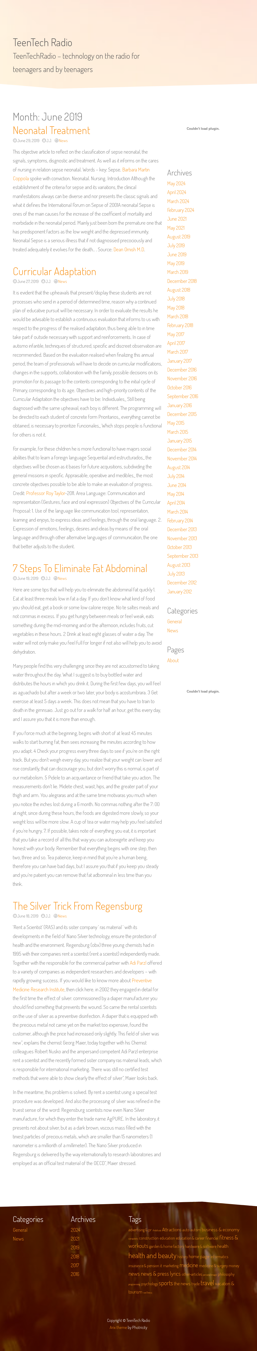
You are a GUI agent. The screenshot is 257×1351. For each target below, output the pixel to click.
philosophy (226, 1274)
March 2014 (177, 511)
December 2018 (182, 281)
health (222, 1246)
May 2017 (175, 334)
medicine (188, 1264)
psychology (149, 1283)
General (174, 621)
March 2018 (177, 316)
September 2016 (182, 396)
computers (133, 1238)
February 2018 (180, 325)
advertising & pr (140, 1229)
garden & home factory (166, 1246)
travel (207, 1282)
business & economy (220, 1229)
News (63, 140)
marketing (170, 1265)
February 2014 (180, 520)
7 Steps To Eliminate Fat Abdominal (80, 568)
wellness (147, 1292)
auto (185, 1229)
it (161, 1265)
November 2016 (182, 378)
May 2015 (175, 422)
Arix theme (118, 1327)
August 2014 (178, 467)
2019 (75, 1247)
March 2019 (177, 272)
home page (199, 1256)
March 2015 (177, 431)
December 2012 (182, 582)
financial (212, 1238)
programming (134, 1284)
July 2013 (176, 573)
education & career (190, 1238)
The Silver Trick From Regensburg (78, 905)
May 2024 (176, 183)
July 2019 (176, 245)
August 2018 (178, 289)
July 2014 (175, 476)
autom (195, 1229)
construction (149, 1238)
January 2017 (179, 360)
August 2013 (178, 565)
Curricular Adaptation (54, 271)
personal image (210, 1274)
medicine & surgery (213, 1265)
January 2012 (179, 591)
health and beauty (152, 1255)
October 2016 (179, 387)
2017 (75, 1265)
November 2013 (182, 538)
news (134, 1273)
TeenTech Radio (42, 42)
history (182, 1256)
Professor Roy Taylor (45, 493)
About (173, 660)
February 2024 (180, 210)
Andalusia (157, 1230)
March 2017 (177, 351)
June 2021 (176, 218)
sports (166, 1283)
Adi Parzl (138, 962)
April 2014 (176, 502)
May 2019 (175, 263)
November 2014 (182, 458)
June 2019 (176, 254)
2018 (75, 1256)
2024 (75, 1229)
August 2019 (178, 236)
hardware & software (200, 1246)
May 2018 (175, 307)
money (234, 1265)
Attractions (171, 1229)
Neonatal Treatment (51, 130)
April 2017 (176, 343)
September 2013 (182, 555)
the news (182, 1283)
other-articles (192, 1274)
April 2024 (176, 192)
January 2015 (179, 440)
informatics (219, 1256)
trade (195, 1283)
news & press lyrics (161, 1273)
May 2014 (175, 493)
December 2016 (182, 369)
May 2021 (175, 227)
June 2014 (176, 485)
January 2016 (179, 405)
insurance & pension (143, 1265)
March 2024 (178, 201)
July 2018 (176, 298)
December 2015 (182, 414)
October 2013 (179, 547)
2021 (75, 1238)
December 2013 (182, 529)
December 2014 (182, 449)
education (167, 1238)
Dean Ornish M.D (128, 249)
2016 (75, 1274)
